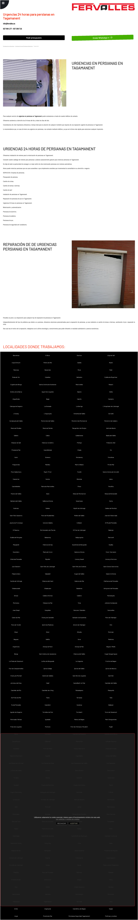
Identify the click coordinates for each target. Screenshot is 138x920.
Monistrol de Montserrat (79, 421)
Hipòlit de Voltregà (79, 508)
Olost (47, 632)
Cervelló (111, 413)
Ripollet (47, 559)
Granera (47, 457)
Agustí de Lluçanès (48, 392)
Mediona (111, 639)
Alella (111, 392)
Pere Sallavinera (16, 472)
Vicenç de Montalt (16, 676)
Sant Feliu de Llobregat (47, 566)
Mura (79, 370)
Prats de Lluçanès (16, 727)
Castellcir (48, 705)
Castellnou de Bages (79, 909)
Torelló (79, 472)
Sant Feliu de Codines (79, 566)
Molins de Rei (48, 362)
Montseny (16, 603)
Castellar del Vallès (111, 683)
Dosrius (79, 355)
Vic (111, 450)
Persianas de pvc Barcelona (8, 46)
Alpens (79, 392)
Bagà (47, 399)
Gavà (47, 494)
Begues (16, 639)
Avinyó (16, 596)
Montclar (111, 632)
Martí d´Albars (79, 464)
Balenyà (110, 530)
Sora (79, 639)
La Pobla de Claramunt (16, 661)
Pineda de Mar (16, 450)
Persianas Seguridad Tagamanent (79, 916)
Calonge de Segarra (16, 406)
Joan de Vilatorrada (111, 515)
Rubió (111, 362)
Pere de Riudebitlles (47, 515)
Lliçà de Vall (111, 355)
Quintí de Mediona (47, 625)
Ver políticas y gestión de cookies (67, 819)
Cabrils (79, 399)
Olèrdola (79, 479)
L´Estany (16, 413)
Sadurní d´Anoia (111, 574)
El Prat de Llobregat (79, 530)
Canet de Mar (16, 617)
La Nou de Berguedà (47, 661)
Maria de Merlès (48, 428)
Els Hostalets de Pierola (47, 530)
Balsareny (48, 537)
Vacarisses (79, 501)
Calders (79, 596)
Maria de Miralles (16, 428)
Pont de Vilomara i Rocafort (79, 727)
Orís (111, 625)
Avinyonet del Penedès (111, 588)
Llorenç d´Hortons (111, 559)
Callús (48, 435)
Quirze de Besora (111, 668)
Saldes (48, 508)
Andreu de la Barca (16, 392)
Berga (16, 654)
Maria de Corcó (47, 552)
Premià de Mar (47, 916)
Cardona (79, 705)
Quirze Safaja (48, 668)
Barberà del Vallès (16, 501)
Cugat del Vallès (79, 574)
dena (110, 479)
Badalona (79, 588)
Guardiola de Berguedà (79, 545)
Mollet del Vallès (79, 515)
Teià (111, 698)
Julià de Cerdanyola (111, 603)
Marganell (16, 545)
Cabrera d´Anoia (79, 552)
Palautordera (16, 574)
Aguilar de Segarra (16, 712)
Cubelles (47, 377)
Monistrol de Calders (110, 421)
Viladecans (47, 588)
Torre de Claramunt (111, 712)
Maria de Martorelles (47, 486)
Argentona (16, 647)
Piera (79, 486)
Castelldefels (16, 486)
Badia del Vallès (111, 435)
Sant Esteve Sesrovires (110, 566)
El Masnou (16, 530)
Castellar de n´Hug (47, 690)
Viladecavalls (16, 588)
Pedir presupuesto (34, 38)
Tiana (47, 698)
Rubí (110, 370)
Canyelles (48, 610)
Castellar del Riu (16, 690)
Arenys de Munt (48, 647)
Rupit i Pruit (48, 472)
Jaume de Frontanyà (16, 523)
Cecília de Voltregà (16, 581)
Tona (79, 603)
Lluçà (16, 916)
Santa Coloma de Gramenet (47, 384)
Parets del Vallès (16, 494)
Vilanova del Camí (47, 581)
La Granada (47, 406)
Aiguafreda (16, 399)
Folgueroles (16, 464)
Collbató (79, 523)
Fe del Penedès (16, 705)
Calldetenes (79, 435)
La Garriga (79, 406)
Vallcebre (79, 377)
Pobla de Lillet (110, 443)
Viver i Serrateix (111, 552)
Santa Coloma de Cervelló (111, 472)
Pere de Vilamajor (111, 617)
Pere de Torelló (16, 625)
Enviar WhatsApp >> (101, 38)
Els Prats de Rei (16, 698)
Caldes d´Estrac (48, 596)
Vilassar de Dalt (16, 443)
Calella (79, 362)
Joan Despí (16, 610)
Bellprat (110, 705)
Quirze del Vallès (79, 668)
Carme (48, 479)
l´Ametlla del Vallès (79, 413)
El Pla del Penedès (111, 523)
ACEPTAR (74, 823)
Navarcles (48, 370)
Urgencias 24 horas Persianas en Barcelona (24, 46)
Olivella (79, 632)
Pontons (47, 727)
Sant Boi (111, 676)
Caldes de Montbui (111, 508)
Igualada (47, 719)
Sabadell (47, 574)
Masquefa (111, 690)
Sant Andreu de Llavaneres (47, 654)
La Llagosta (79, 661)
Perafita (110, 486)
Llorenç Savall (79, 559)
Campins (111, 399)
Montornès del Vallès (47, 421)
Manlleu (47, 464)
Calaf (47, 683)
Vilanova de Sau (48, 545)
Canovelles (110, 610)
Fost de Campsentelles (16, 668)
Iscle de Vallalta (48, 523)
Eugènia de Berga (16, 384)
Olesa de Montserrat (79, 494)
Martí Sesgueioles (111, 719)
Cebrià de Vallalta (47, 676)
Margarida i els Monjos (79, 428)
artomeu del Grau (16, 683)
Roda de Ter (16, 377)
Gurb (16, 457)
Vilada (79, 450)
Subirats (16, 508)
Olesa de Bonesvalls (111, 494)
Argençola (47, 909)
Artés (16, 909)
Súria (111, 501)
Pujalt (111, 727)
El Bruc (47, 355)
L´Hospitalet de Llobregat (111, 406)
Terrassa (79, 698)
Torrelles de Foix (47, 712)
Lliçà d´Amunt (16, 362)
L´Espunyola (48, 413)
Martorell (111, 537)
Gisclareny (79, 457)
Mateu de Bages (79, 719)
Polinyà (79, 443)
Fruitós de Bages (110, 661)
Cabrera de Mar (79, 581)
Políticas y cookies (111, 916)
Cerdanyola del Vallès (16, 421)
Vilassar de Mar (47, 603)
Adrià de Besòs (111, 428)
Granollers (16, 552)
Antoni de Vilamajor (79, 625)
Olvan (16, 632)
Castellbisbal (48, 450)
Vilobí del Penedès (16, 559)
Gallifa (48, 639)
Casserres (16, 479)
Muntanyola (111, 596)
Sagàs (111, 909)
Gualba (111, 545)
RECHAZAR (61, 823)
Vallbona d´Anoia (48, 501)
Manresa (16, 370)
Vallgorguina (79, 537)
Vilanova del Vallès (79, 654)
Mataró (111, 384)
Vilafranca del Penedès (111, 581)
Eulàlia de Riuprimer (111, 377)
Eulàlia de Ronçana (16, 537)
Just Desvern (16, 566)
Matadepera (79, 690)
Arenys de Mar (79, 647)
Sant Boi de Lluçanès (79, 676)
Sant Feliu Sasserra (16, 515)
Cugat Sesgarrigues (111, 654)
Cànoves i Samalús (79, 610)
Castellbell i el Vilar (79, 683)
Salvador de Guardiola (79, 617)
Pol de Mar (111, 464)
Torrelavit (79, 712)
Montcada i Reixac (16, 719)
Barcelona (16, 355)
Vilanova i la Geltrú (48, 443)
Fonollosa (111, 457)
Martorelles (79, 384)
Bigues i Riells (110, 647)
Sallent (16, 435)
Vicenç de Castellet (48, 617)
